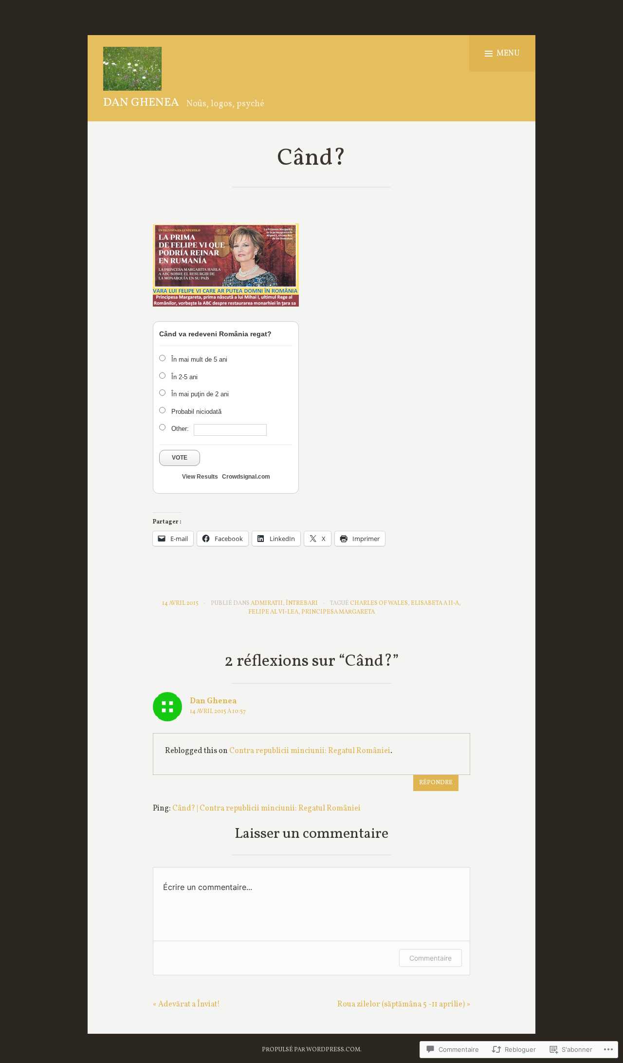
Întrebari (302, 603)
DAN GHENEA (141, 103)
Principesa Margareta (338, 612)
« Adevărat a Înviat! (186, 1004)
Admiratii (267, 603)
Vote (179, 457)
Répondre (436, 783)
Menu (508, 53)
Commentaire (430, 958)
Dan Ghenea (213, 701)
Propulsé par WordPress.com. (312, 1050)
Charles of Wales (379, 603)
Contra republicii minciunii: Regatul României (309, 751)
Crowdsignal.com (246, 476)
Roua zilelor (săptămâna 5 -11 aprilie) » (403, 1004)
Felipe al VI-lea (273, 612)
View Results (200, 476)
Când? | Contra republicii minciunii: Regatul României (266, 808)
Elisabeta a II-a (435, 603)
